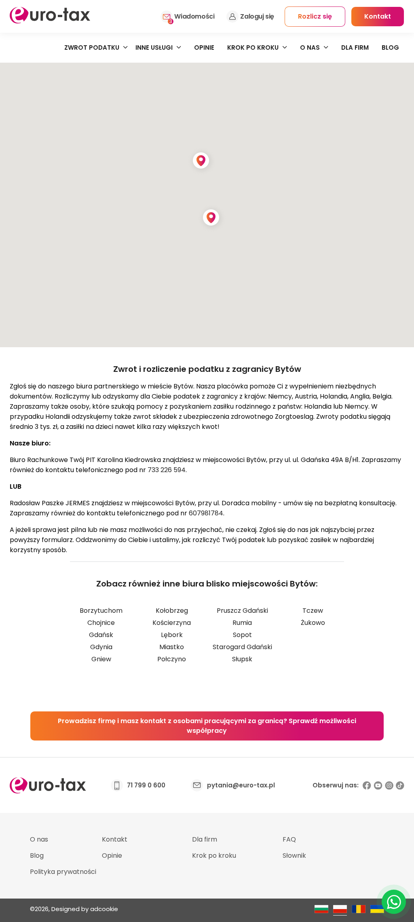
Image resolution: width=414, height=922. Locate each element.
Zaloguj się (257, 16)
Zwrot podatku (91, 47)
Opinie (204, 47)
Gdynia (101, 647)
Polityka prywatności (63, 871)
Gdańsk (101, 634)
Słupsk (242, 659)
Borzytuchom (101, 610)
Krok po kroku (253, 47)
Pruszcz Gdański (242, 610)
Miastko (171, 647)
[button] (201, 161)
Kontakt (114, 839)
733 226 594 (167, 470)
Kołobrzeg (172, 610)
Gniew (101, 659)
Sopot (242, 634)
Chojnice (101, 622)
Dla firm (355, 47)
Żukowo (313, 622)
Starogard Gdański (242, 647)
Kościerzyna (171, 622)
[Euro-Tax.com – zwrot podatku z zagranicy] (50, 21)
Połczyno (171, 659)
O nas (310, 47)
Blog (390, 47)
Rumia (242, 622)
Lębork (172, 634)
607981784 (206, 513)
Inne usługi (154, 47)
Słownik (294, 855)
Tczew (312, 610)
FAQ (289, 839)
